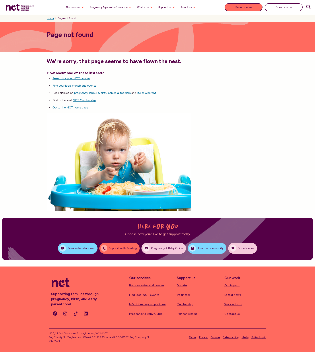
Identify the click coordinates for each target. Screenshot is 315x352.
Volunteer (183, 295)
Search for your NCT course (71, 78)
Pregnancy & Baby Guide (145, 314)
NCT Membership (84, 100)
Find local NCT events (144, 295)
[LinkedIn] (86, 314)
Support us (164, 7)
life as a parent (146, 93)
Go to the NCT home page (70, 107)
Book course (243, 7)
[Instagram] (65, 314)
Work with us (233, 304)
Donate (182, 285)
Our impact (232, 285)
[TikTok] (75, 314)
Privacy (203, 337)
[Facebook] (55, 314)
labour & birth (98, 93)
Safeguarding (231, 337)
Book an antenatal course (146, 285)
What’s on (143, 7)
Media (245, 337)
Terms (192, 337)
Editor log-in (258, 337)
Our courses (73, 7)
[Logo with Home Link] (20, 7)
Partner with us (187, 314)
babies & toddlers (119, 93)
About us (186, 7)
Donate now (283, 7)
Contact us (232, 314)
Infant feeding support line (147, 304)
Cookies (215, 337)
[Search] (308, 7)
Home (50, 18)
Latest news (232, 295)
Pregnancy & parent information (109, 7)
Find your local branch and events (74, 85)
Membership (185, 304)
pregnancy (81, 93)
